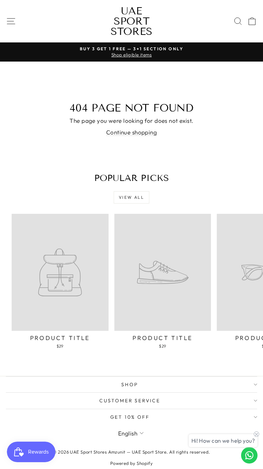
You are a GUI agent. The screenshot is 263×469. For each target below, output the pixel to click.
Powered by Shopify (131, 463)
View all (131, 197)
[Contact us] (249, 455)
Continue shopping (131, 132)
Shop (129, 384)
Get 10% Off (130, 417)
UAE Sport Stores (131, 21)
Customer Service (129, 401)
